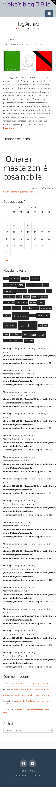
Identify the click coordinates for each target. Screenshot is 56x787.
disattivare (33, 291)
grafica (35, 296)
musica (20, 315)
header (44, 296)
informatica (22, 302)
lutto (36, 308)
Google (26, 296)
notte (39, 315)
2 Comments (37, 44)
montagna (46, 308)
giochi (19, 296)
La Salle (7, 308)
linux (24, 308)
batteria (34, 278)
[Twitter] (32, 763)
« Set (5, 260)
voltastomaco (34, 334)
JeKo (5, 683)
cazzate (38, 285)
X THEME (36, 776)
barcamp (25, 278)
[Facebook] (23, 763)
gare (12, 296)
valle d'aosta (16, 334)
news (26, 44)
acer (6, 278)
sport (6, 334)
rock (45, 325)
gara (6, 296)
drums (41, 291)
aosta (14, 278)
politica (28, 325)
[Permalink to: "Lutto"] (27, 61)
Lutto (10, 40)
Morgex (7, 315)
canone (30, 285)
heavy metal (9, 302)
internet (33, 302)
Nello (5, 695)
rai (40, 325)
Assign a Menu (28, 771)
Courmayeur (21, 291)
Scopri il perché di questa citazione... (19, 191)
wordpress (18, 340)
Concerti (9, 291)
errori (49, 291)
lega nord (16, 308)
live (30, 308)
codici (46, 285)
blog (21, 285)
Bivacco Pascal (10, 285)
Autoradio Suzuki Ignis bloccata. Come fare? (30, 683)
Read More (8, 128)
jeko (41, 302)
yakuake (29, 340)
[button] (49, 13)
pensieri (10, 325)
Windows (8, 340)
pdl (47, 315)
